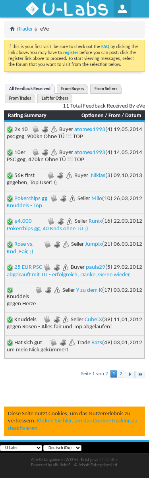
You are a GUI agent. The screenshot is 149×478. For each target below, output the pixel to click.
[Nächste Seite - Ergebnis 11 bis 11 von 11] (130, 374)
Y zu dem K (89, 290)
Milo (96, 199)
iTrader (25, 29)
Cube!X (93, 320)
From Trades (20, 98)
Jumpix (93, 244)
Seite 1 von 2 (94, 373)
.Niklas (97, 176)
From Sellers (106, 89)
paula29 (95, 267)
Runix (95, 221)
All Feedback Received (29, 89)
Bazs (96, 343)
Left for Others (55, 98)
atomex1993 (89, 130)
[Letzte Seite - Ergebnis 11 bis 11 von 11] (140, 374)
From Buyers (72, 89)
